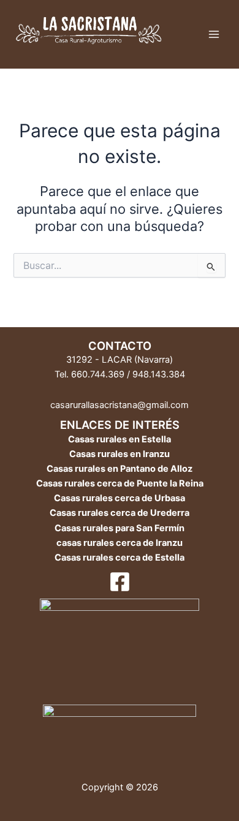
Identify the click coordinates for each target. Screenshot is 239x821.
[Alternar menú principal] (214, 34)
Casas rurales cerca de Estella (119, 557)
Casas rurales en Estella (119, 439)
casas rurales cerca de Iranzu (119, 542)
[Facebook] (120, 581)
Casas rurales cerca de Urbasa (119, 498)
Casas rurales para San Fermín (119, 528)
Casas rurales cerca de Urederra (119, 512)
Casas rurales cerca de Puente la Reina (119, 483)
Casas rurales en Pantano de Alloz (119, 468)
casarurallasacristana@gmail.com (119, 404)
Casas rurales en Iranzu (119, 454)
